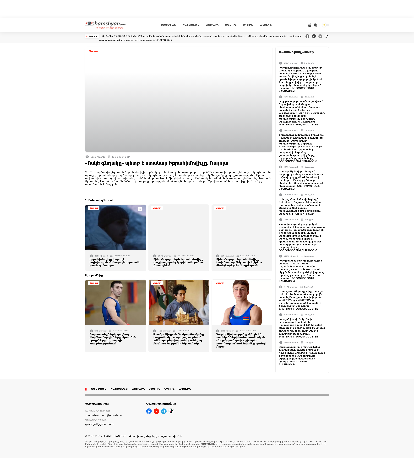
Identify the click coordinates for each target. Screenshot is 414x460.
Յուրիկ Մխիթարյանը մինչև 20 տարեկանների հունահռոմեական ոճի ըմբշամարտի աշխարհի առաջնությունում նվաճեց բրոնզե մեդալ (241, 340)
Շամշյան (309, 63)
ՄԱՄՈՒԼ (230, 24)
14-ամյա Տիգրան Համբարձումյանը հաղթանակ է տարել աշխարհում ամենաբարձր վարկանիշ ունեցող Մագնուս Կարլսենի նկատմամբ (178, 339)
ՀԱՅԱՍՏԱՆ (190, 24)
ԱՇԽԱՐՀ (212, 24)
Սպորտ (93, 51)
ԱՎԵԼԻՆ (266, 24)
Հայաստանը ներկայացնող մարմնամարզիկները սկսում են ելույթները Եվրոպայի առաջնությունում (112, 339)
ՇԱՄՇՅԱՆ (168, 24)
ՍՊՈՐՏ (248, 24)
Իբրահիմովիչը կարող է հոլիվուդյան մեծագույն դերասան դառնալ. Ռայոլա (114, 262)
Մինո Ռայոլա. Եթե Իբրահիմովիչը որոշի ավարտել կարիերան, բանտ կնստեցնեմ (178, 262)
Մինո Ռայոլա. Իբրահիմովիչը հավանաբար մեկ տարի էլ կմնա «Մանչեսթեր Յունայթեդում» (239, 262)
